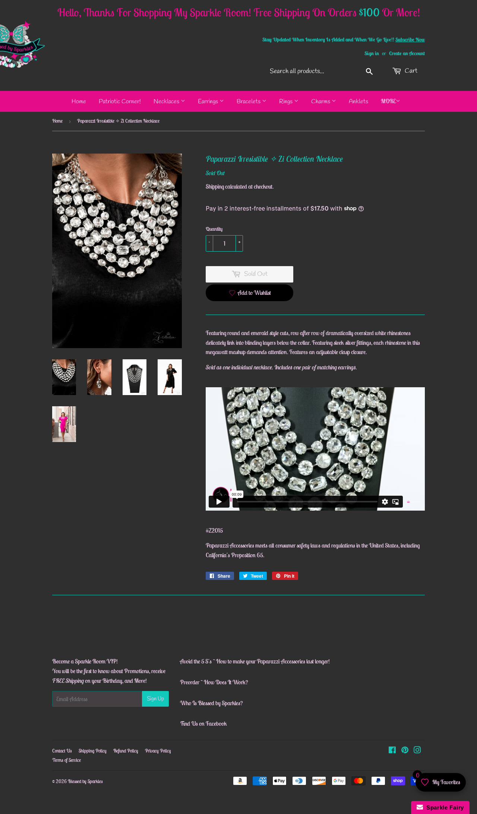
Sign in (371, 53)
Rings (286, 101)
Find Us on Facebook (203, 723)
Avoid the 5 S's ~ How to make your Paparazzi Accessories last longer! (255, 661)
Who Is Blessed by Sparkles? (211, 703)
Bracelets (249, 101)
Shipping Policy (93, 751)
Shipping (215, 186)
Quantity (214, 228)
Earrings (208, 101)
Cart (410, 71)
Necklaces (167, 101)
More (388, 101)
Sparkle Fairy (443, 807)
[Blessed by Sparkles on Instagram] (417, 750)
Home (79, 101)
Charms (321, 101)
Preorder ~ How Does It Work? (214, 682)
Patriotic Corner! (120, 101)
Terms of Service (66, 760)
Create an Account (407, 53)
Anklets (358, 101)
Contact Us (62, 751)
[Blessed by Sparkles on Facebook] (392, 750)
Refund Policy (125, 751)
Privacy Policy (158, 751)
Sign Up (155, 699)
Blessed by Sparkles (85, 781)
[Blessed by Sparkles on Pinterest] (405, 750)
